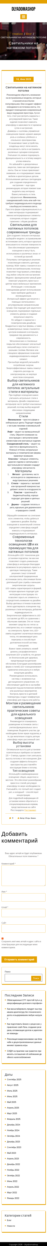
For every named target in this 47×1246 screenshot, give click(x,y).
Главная (17, 34)
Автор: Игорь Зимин (28, 818)
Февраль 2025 (13, 1119)
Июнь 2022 (12, 1181)
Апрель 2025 (13, 1107)
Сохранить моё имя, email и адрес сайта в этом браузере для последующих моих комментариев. (21, 944)
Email (5, 907)
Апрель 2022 (13, 1186)
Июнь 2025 (12, 1096)
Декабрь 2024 (13, 1124)
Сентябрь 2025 (14, 1079)
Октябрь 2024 (13, 1136)
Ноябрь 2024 (13, 1130)
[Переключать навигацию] (23, 16)
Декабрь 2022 (13, 1164)
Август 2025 (12, 1085)
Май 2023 (11, 1153)
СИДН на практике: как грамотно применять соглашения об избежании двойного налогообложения (24, 1054)
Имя (4, 891)
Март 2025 (12, 1113)
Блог (29, 34)
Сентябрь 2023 (14, 1147)
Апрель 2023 (13, 1158)
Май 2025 (11, 1102)
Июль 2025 (12, 1090)
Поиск (7, 971)
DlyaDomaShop (23, 9)
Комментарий (9, 863)
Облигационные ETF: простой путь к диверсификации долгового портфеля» (24, 1002)
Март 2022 (12, 1192)
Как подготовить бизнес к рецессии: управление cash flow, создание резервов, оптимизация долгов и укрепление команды (24, 1029)
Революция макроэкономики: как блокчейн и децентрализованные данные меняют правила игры (24, 1042)
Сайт (4, 922)
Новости (11, 1226)
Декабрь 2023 (13, 1141)
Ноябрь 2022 (13, 1170)
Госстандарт (30, 810)
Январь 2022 (13, 1198)
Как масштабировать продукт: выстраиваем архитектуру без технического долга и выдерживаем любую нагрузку (24, 1013)
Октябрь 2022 (13, 1175)
